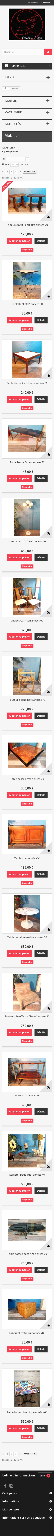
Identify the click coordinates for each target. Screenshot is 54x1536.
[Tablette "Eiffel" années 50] (27, 280)
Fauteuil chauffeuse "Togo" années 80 (27, 1016)
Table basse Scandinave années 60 (27, 383)
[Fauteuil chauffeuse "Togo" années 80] (27, 992)
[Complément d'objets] (27, 24)
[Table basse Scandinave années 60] (27, 359)
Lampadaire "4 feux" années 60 (27, 541)
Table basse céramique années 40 (27, 1412)
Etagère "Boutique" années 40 (27, 1174)
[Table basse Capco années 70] (27, 438)
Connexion (46, 2)
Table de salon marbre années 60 (27, 937)
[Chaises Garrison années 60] (27, 596)
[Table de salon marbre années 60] (27, 913)
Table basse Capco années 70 (27, 462)
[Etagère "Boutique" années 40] (27, 1150)
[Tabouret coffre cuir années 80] (27, 1309)
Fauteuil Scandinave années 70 (27, 699)
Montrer (5, 164)
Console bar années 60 (27, 1095)
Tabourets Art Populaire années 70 (27, 224)
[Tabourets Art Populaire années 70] (27, 201)
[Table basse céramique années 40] (27, 1388)
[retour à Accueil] (5, 88)
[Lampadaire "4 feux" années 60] (27, 517)
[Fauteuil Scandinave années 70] (27, 676)
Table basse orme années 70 (27, 779)
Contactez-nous (33, 2)
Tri (3, 159)
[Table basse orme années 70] (27, 755)
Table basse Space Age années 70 (27, 1253)
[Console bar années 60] (27, 1071)
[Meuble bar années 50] (27, 834)
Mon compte (10, 1509)
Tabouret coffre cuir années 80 (27, 1333)
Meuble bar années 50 (27, 858)
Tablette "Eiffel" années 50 (27, 304)
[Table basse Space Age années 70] (27, 1230)
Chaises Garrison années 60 (27, 620)
